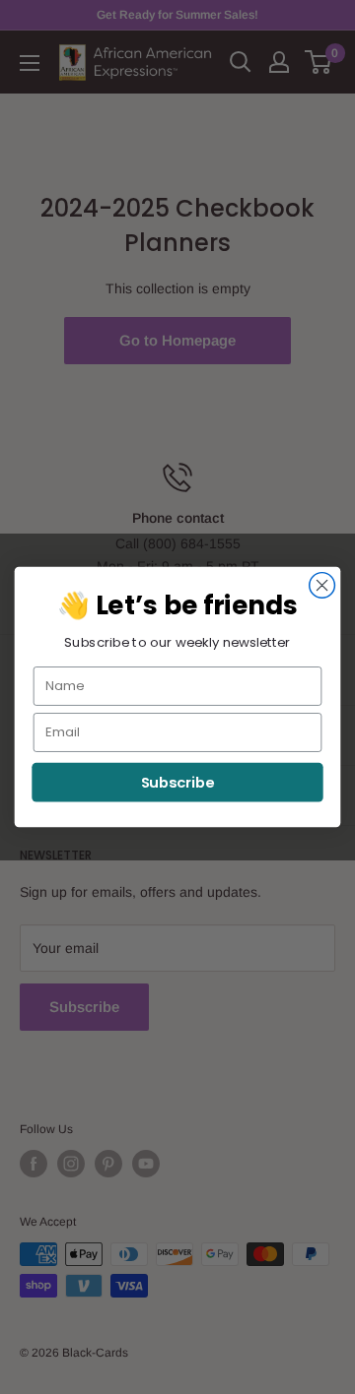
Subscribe (178, 782)
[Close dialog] (322, 586)
